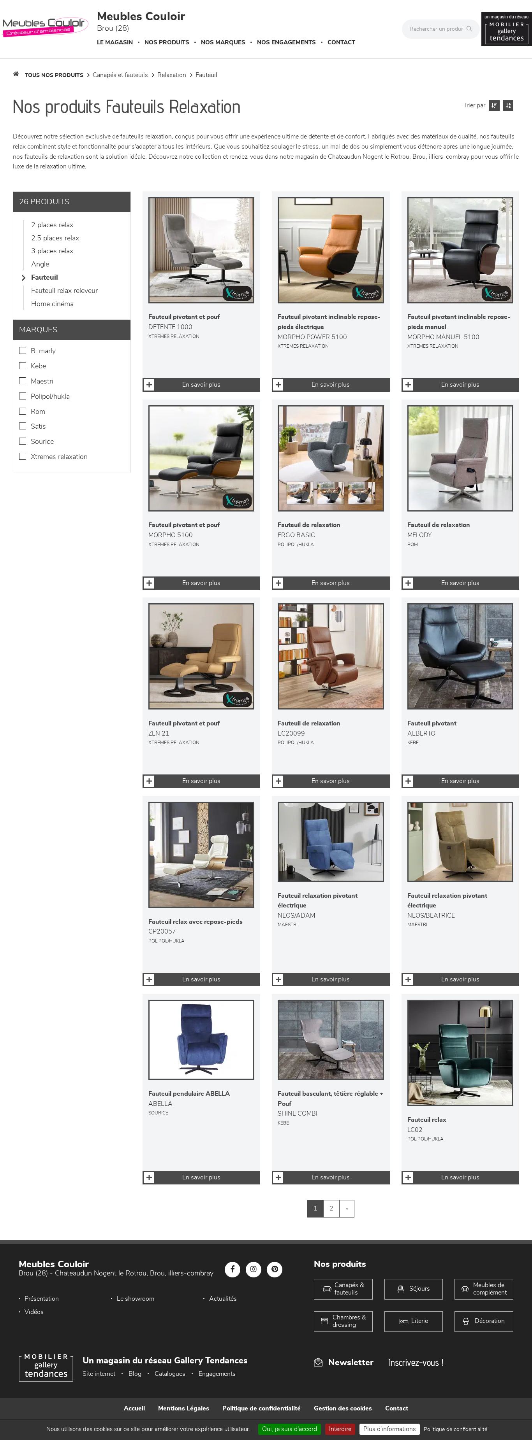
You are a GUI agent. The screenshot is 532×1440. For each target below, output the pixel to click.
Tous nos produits (54, 75)
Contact (341, 43)
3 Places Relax (52, 251)
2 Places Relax (52, 225)
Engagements (217, 1374)
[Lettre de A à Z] (507, 105)
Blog (135, 1374)
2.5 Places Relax (55, 238)
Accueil (134, 1408)
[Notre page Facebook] (232, 1269)
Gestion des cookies (343, 1408)
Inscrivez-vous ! (416, 1362)
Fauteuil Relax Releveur (64, 290)
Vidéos (34, 1312)
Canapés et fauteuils (120, 75)
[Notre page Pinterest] (274, 1269)
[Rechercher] (471, 29)
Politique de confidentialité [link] (455, 1429)
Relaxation (171, 75)
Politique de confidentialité (261, 1408)
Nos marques (223, 43)
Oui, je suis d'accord (289, 1429)
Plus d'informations (389, 1429)
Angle (40, 264)
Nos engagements (286, 43)
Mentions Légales (183, 1408)
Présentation (42, 1299)
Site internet (99, 1374)
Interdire (340, 1429)
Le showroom (135, 1299)
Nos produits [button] (166, 43)
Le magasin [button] (115, 43)
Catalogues (170, 1374)
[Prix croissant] (493, 105)
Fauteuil (206, 75)
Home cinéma (52, 304)
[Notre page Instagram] (253, 1269)
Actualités (223, 1299)
